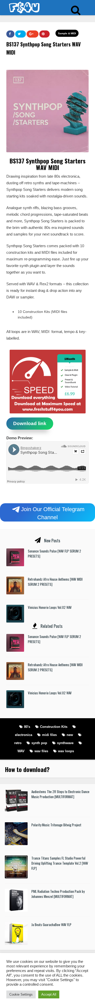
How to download (26, 769)
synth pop (39, 743)
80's (27, 727)
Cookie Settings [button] (21, 994)
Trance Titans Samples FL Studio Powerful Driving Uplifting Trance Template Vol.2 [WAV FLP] (59, 863)
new (70, 735)
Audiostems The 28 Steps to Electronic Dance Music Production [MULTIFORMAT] (60, 794)
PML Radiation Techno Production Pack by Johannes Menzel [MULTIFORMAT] (58, 894)
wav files (41, 751)
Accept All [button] (48, 994)
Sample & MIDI (67, 33)
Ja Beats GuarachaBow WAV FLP (51, 924)
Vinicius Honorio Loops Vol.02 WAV (50, 607)
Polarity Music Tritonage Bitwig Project (56, 824)
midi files (49, 735)
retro (18, 743)
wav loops (66, 751)
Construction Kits (53, 727)
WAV (21, 751)
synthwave (65, 743)
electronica (23, 735)
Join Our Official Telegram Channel (52, 513)
